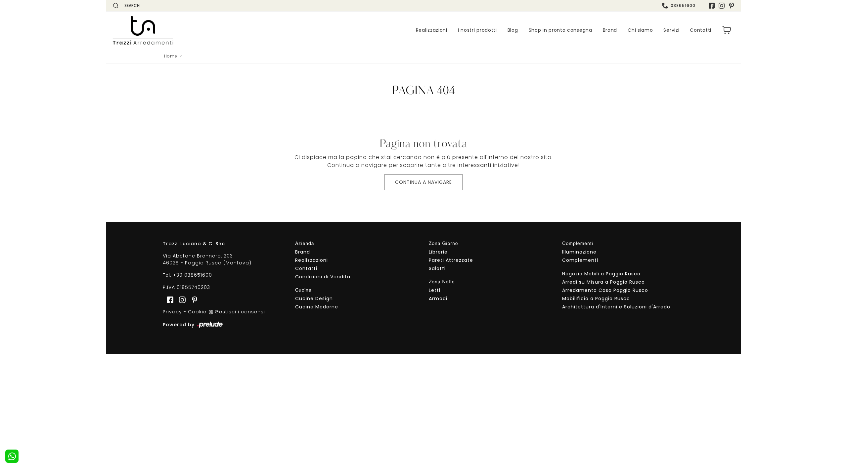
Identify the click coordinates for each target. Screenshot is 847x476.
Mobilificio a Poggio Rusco (596, 298)
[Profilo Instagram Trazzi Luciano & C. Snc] (721, 5)
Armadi (438, 298)
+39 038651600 (192, 275)
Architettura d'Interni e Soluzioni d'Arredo (616, 306)
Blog (513, 30)
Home (170, 56)
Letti (434, 290)
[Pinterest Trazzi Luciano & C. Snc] (731, 5)
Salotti (437, 268)
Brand (610, 30)
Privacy (172, 311)
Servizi (671, 30)
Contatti (700, 30)
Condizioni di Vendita (322, 276)
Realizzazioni (431, 30)
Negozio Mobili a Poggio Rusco (601, 273)
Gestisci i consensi (240, 311)
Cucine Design (314, 298)
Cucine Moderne (316, 306)
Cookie (197, 311)
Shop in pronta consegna (560, 30)
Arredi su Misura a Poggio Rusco (603, 282)
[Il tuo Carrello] (727, 30)
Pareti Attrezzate (451, 260)
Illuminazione (579, 252)
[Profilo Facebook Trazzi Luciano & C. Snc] (711, 5)
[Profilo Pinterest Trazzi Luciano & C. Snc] (192, 299)
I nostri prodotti (477, 30)
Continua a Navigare (423, 182)
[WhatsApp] (12, 456)
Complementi (580, 260)
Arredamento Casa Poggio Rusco (605, 290)
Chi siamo (640, 30)
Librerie (438, 252)
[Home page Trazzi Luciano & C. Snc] (183, 30)
